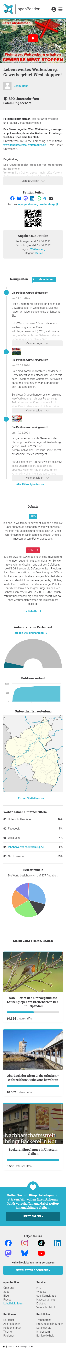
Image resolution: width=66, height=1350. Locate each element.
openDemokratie (46, 1295)
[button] (54, 9)
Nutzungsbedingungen (49, 1323)
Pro (33, 516)
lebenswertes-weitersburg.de (26, 847)
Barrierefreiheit (45, 1335)
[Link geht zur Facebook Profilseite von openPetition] (8, 1242)
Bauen (39, 253)
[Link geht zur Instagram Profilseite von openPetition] (24, 1242)
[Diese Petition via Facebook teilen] (12, 198)
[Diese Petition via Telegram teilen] (44, 198)
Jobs (6, 1291)
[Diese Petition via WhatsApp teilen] (39, 198)
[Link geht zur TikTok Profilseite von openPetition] (41, 1242)
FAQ (38, 1287)
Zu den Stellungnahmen (29, 632)
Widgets (41, 1291)
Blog (6, 1295)
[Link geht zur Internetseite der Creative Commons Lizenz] (5, 1346)
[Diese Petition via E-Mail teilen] (50, 198)
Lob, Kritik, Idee (13, 1303)
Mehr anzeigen (30, 180)
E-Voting (41, 1303)
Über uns (8, 1287)
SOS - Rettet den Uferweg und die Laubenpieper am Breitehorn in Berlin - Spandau (33, 1002)
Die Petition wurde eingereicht (30, 292)
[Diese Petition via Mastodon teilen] (26, 198)
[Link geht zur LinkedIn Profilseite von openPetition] (57, 1242)
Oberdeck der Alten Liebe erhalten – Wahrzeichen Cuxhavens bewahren (33, 1078)
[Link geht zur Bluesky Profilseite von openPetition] (24, 1253)
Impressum (43, 1331)
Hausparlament (45, 1299)
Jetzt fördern (33, 1216)
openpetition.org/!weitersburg (36, 204)
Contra (33, 550)
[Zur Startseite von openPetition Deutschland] (22, 9)
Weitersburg (37, 249)
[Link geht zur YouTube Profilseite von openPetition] (41, 1253)
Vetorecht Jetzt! (45, 1307)
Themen (8, 1331)
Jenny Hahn (21, 86)
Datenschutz (43, 1327)
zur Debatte (30, 611)
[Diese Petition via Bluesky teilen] (19, 198)
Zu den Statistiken (29, 798)
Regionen (9, 1335)
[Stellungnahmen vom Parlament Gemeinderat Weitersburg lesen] (33, 654)
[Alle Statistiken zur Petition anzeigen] (33, 791)
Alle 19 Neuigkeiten (28, 484)
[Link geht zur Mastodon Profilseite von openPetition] (8, 1253)
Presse (7, 1299)
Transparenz (43, 1320)
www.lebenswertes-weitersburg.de (24, 145)
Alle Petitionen (11, 1323)
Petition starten (12, 1327)
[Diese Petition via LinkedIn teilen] (32, 198)
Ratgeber (8, 1320)
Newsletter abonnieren (33, 1270)
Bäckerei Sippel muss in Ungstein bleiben (33, 1151)
